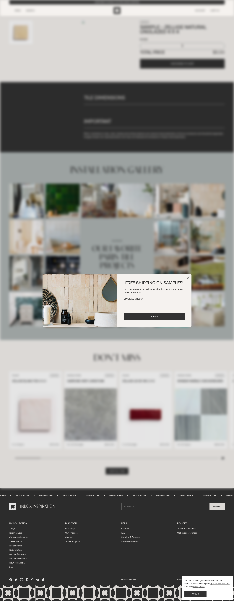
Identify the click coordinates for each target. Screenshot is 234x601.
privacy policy (198, 586)
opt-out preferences (220, 583)
